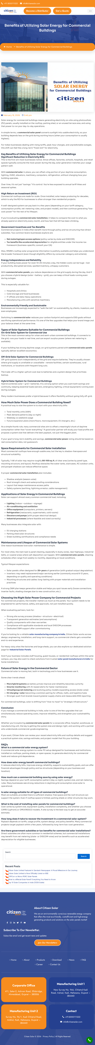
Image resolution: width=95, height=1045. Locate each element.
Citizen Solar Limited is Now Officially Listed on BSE (28, 873)
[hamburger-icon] (90, 11)
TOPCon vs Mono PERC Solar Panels (22, 876)
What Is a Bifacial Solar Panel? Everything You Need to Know (32, 879)
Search (8, 852)
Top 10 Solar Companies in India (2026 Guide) (26, 882)
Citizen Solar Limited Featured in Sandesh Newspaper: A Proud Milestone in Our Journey (42, 870)
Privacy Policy (48, 1036)
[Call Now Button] (89, 1040)
